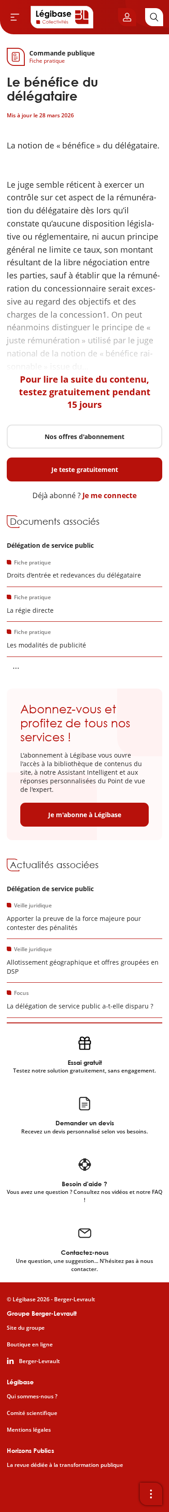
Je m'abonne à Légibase (84, 814)
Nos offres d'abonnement (84, 436)
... (16, 665)
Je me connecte (109, 495)
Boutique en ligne (30, 1344)
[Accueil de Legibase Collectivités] (62, 17)
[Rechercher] (154, 17)
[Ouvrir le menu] (15, 17)
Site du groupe (26, 1328)
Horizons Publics (30, 1450)
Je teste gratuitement (84, 469)
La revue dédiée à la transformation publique (65, 1465)
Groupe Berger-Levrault (42, 1313)
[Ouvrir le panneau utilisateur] (127, 17)
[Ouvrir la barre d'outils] (151, 1494)
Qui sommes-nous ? (32, 1396)
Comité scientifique (32, 1413)
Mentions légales (29, 1429)
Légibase (20, 1382)
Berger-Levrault (39, 1361)
